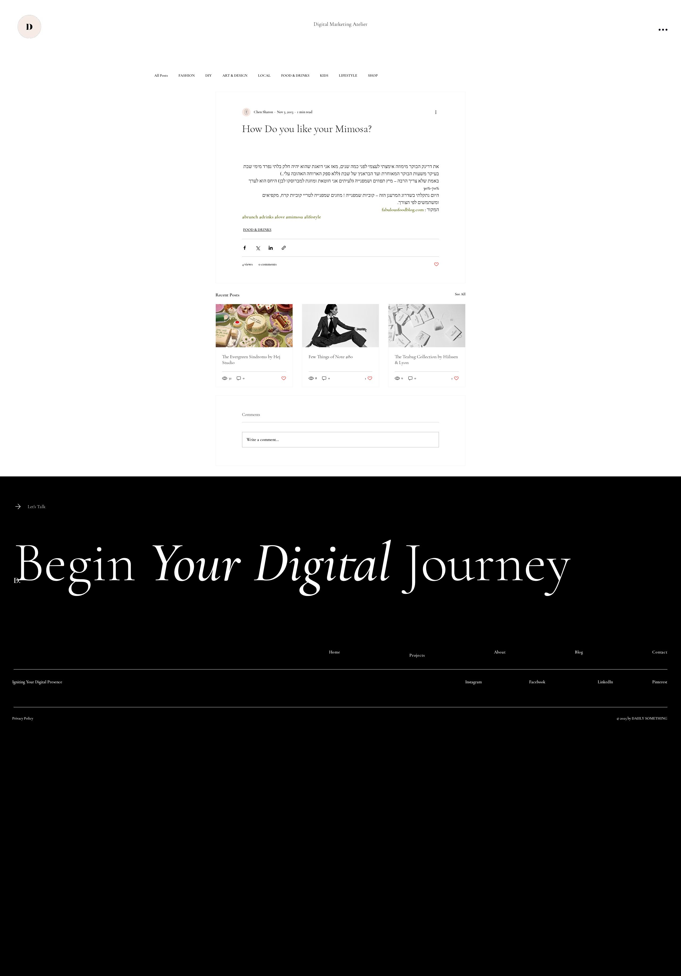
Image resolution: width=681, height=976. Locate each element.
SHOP (373, 75)
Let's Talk (36, 506)
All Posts (161, 75)
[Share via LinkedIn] (270, 247)
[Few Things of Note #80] (340, 325)
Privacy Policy (22, 718)
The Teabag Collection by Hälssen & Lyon (426, 359)
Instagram (473, 682)
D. (17, 580)
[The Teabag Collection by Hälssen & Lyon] (426, 325)
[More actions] (436, 112)
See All (460, 294)
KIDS (324, 75)
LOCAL (264, 75)
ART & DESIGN (234, 75)
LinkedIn (605, 682)
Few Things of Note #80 (331, 357)
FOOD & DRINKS (295, 75)
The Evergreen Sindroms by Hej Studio (251, 359)
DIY (208, 75)
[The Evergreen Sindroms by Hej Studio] (254, 325)
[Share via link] (283, 247)
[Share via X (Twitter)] (257, 247)
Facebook (537, 682)
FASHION (186, 75)
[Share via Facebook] (244, 247)
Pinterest (659, 682)
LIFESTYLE (348, 75)
